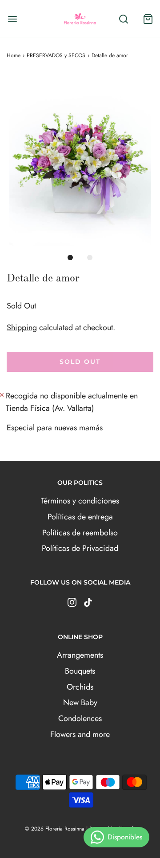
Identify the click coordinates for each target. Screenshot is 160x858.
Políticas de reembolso (80, 532)
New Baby (80, 702)
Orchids (80, 687)
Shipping (22, 327)
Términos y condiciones (80, 501)
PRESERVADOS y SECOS (56, 55)
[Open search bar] (123, 19)
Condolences (80, 718)
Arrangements (80, 655)
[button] (80, 160)
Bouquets (80, 671)
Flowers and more (80, 734)
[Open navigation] (12, 19)
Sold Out (80, 362)
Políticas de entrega (80, 517)
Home (13, 55)
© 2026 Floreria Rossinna (54, 829)
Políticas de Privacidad (80, 548)
